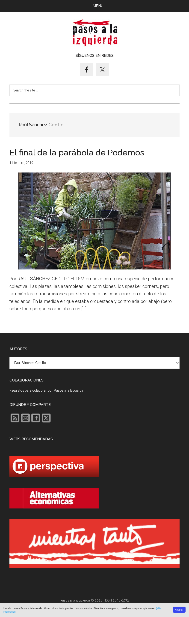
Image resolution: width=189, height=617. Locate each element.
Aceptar (179, 609)
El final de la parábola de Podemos (76, 152)
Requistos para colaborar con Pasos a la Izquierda (46, 390)
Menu (98, 6)
